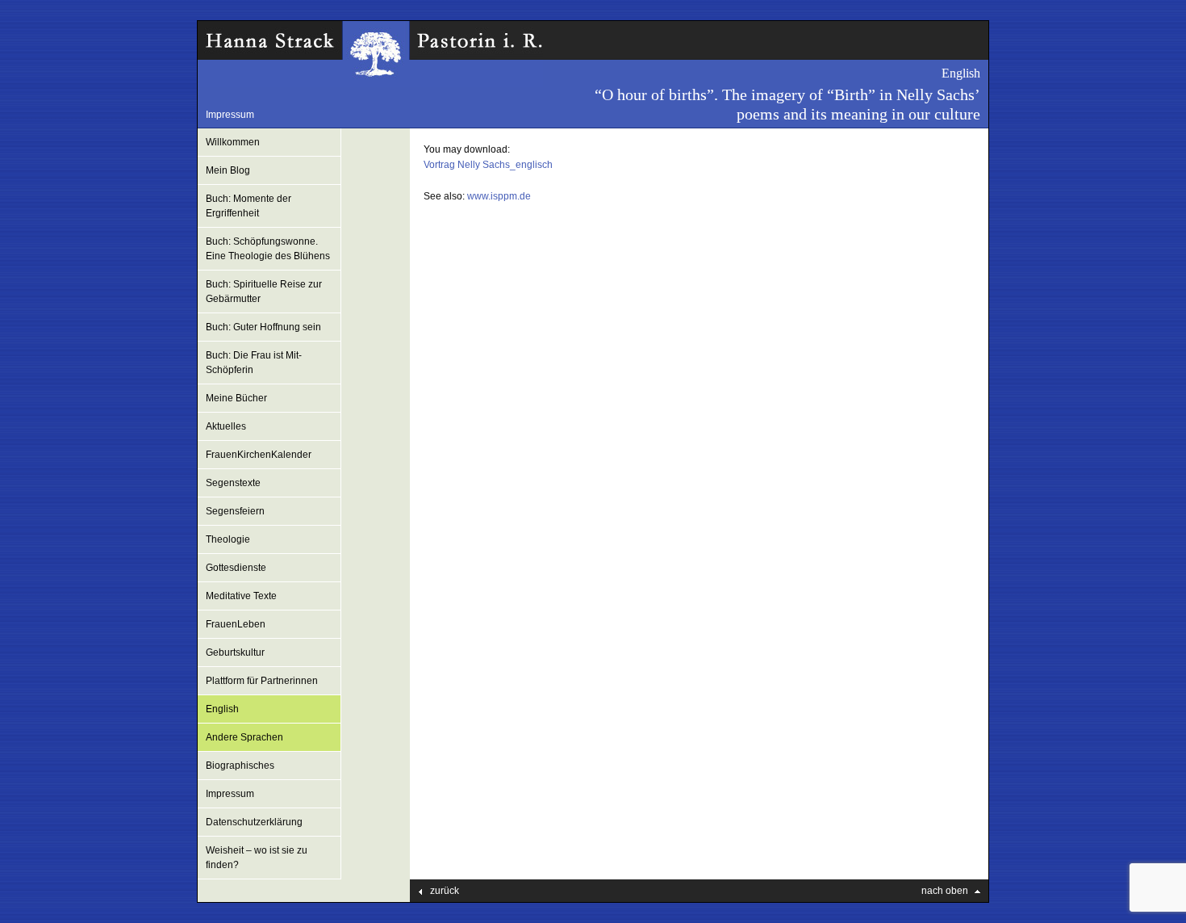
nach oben (944, 890)
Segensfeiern (235, 511)
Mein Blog (228, 170)
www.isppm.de (499, 196)
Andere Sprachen (244, 737)
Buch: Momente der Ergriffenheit (248, 206)
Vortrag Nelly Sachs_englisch (488, 164)
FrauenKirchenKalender (258, 454)
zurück (444, 890)
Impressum (230, 114)
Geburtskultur (235, 652)
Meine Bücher (236, 398)
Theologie (228, 539)
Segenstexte (233, 483)
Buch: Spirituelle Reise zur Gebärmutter (264, 291)
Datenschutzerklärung (254, 822)
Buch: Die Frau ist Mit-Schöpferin (254, 362)
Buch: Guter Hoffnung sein (263, 327)
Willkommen (233, 142)
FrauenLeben (235, 624)
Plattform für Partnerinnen (262, 680)
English (222, 709)
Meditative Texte (241, 596)
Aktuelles (226, 426)
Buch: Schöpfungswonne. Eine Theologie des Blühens (268, 249)
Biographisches (240, 765)
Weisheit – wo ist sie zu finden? (256, 858)
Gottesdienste (236, 567)
